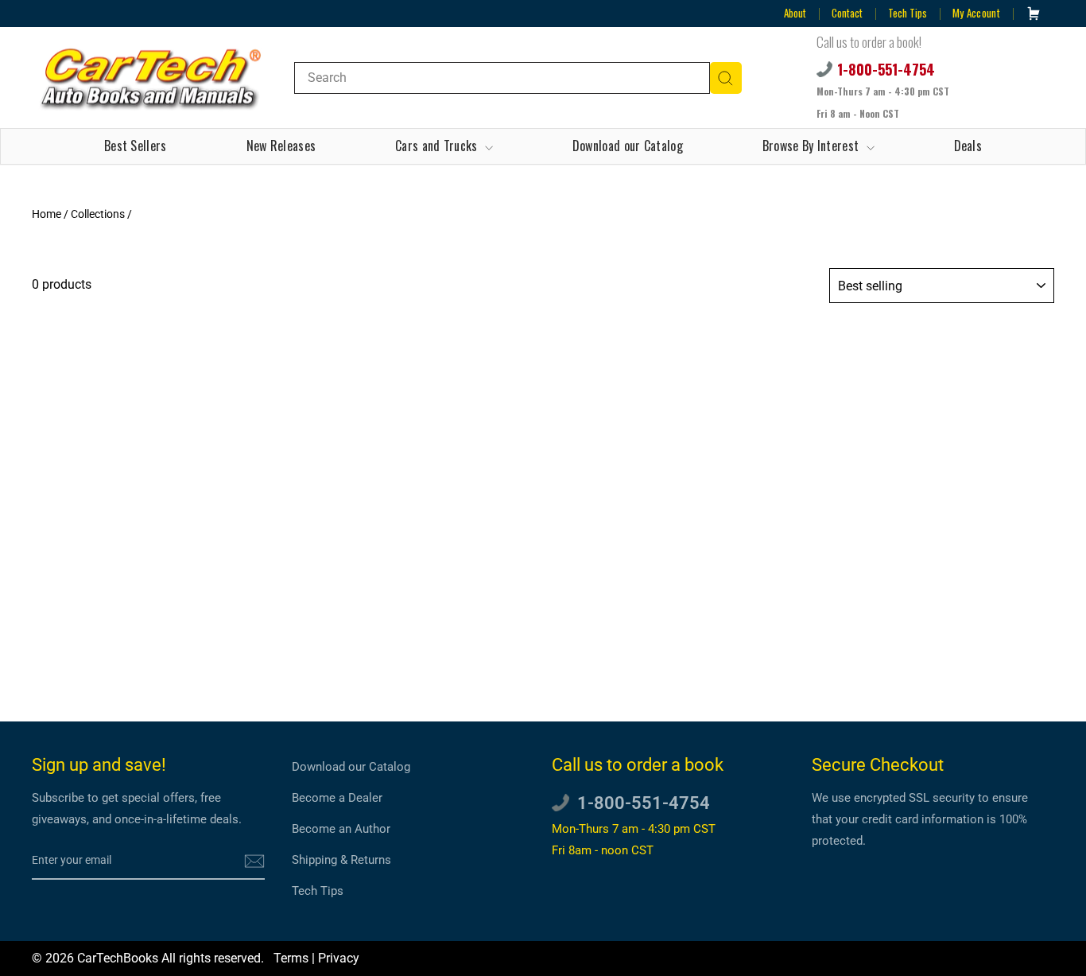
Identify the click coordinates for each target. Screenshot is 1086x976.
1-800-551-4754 (886, 69)
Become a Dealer (337, 798)
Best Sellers (135, 145)
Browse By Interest (812, 145)
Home (46, 214)
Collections (98, 214)
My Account (976, 13)
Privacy (338, 958)
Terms (290, 958)
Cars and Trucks (438, 145)
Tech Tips (907, 13)
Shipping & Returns (341, 860)
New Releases (281, 145)
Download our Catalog (627, 145)
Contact (847, 13)
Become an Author (341, 829)
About (795, 13)
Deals (968, 145)
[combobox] (502, 78)
